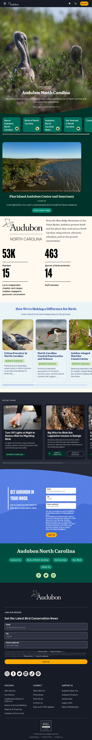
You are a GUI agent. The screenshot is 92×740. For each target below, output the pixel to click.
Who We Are (10, 691)
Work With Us (39, 691)
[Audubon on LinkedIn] (25, 673)
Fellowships (38, 695)
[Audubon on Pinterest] (38, 673)
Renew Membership (70, 707)
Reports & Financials (13, 709)
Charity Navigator (46, 724)
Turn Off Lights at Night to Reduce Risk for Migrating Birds (22, 431)
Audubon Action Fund (14, 713)
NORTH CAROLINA (15, 361)
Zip (48, 497)
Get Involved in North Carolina (72, 123)
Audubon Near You (70, 691)
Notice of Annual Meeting (15, 705)
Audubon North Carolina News (49, 125)
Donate (84, 3)
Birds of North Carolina (32, 122)
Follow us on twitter (46, 575)
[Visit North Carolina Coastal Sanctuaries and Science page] (51, 351)
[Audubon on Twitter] (19, 673)
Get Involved (60, 560)
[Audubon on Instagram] (7, 673)
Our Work (77, 560)
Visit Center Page (42, 210)
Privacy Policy (55, 513)
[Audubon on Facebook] (13, 673)
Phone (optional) (52, 504)
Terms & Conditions (59, 529)
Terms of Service (68, 513)
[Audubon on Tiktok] (31, 673)
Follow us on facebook (38, 575)
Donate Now (67, 699)
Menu (5, 3)
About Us (46, 567)
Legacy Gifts (67, 703)
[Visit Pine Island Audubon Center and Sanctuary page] (41, 177)
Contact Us (16, 560)
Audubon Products (70, 695)
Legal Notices (34, 737)
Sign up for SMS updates (43, 707)
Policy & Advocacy (75, 453)
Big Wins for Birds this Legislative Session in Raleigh (65, 431)
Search (76, 3)
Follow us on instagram (53, 575)
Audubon (13, 3)
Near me (70, 4)
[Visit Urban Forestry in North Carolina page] (18, 351)
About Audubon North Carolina (8, 125)
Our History (9, 695)
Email (49, 489)
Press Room (38, 699)
